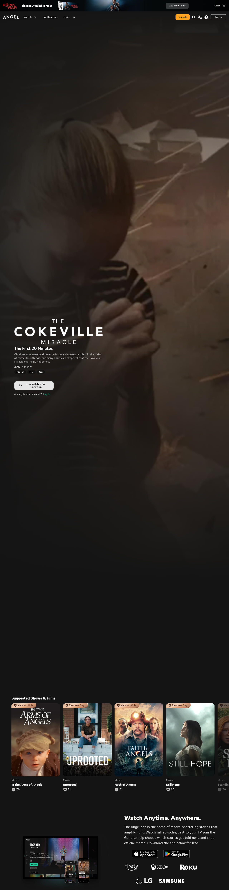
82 (121, 789)
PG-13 (20, 371)
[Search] (194, 17)
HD (31, 371)
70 (224, 789)
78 (18, 789)
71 (69, 789)
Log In (46, 394)
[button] (35, 17)
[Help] (206, 17)
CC (41, 371)
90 (172, 789)
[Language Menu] (200, 17)
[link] (50, 17)
